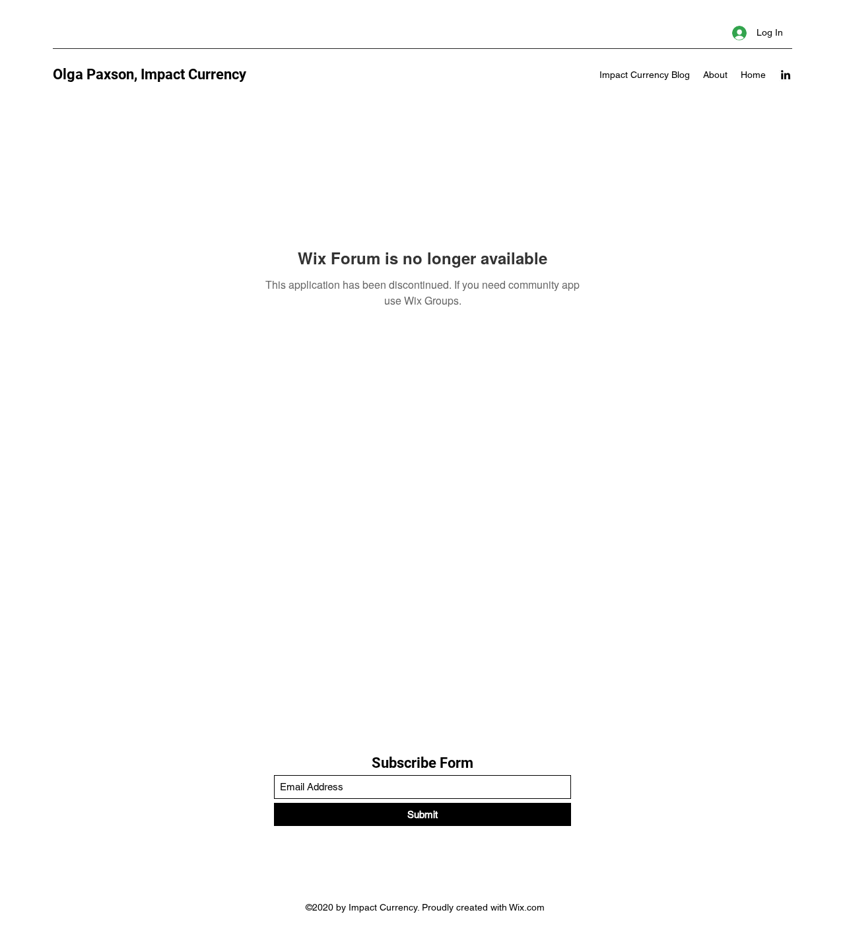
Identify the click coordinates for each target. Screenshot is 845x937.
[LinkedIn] (785, 74)
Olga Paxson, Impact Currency (149, 74)
